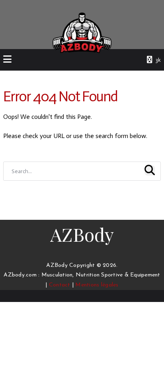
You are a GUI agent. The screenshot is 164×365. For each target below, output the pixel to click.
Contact (59, 285)
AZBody (82, 234)
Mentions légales (96, 285)
